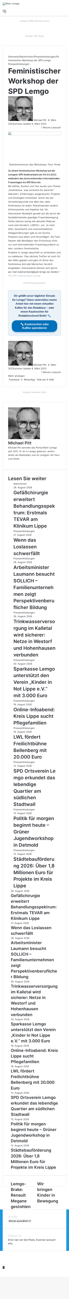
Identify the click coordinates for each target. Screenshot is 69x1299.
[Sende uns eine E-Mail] (47, 120)
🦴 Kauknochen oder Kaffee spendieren (34, 326)
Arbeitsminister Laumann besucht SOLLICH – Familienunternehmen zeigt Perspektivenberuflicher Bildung (34, 587)
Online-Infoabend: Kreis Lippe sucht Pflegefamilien (34, 716)
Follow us (14, 1235)
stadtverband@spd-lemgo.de (34, 271)
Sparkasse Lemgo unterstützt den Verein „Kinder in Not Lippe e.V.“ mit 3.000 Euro (34, 682)
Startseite (13, 56)
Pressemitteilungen (45, 56)
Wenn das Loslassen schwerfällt (26, 546)
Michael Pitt (40, 120)
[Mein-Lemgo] (11, 3)
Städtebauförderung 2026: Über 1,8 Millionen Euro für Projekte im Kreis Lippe (33, 872)
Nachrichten (26, 56)
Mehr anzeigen (16, 375)
